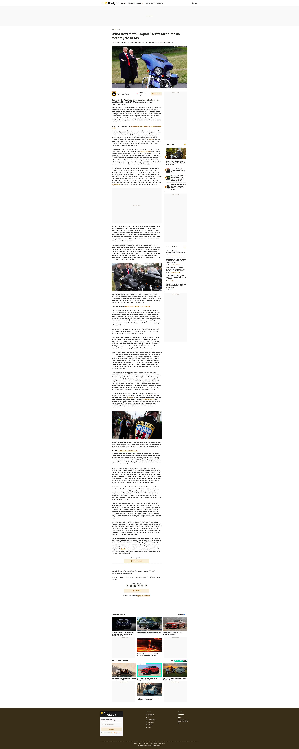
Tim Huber (123, 93)
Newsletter (160, 3)
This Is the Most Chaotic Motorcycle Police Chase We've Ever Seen (175, 252)
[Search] (193, 3)
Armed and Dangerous (176, 255)
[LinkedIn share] (135, 586)
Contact (180, 717)
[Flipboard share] (138, 586)
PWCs (172, 280)
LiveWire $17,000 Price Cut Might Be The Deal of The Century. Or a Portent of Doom (176, 260)
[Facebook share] (127, 586)
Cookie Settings (153, 743)
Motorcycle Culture (175, 272)
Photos (153, 3)
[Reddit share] (142, 586)
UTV (172, 289)
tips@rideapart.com (143, 596)
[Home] (112, 3)
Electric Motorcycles (175, 264)
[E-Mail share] (146, 586)
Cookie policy (145, 743)
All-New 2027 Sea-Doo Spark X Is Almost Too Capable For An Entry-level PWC (176, 277)
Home (113, 29)
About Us (180, 712)
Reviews (130, 3)
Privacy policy (137, 743)
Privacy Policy (114, 732)
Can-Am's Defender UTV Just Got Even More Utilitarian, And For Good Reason (176, 285)
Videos (148, 3)
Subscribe (111, 729)
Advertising (181, 714)
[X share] (131, 586)
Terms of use (162, 743)
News (123, 3)
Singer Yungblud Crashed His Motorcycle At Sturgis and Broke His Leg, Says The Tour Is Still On (175, 269)
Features (138, 3)
